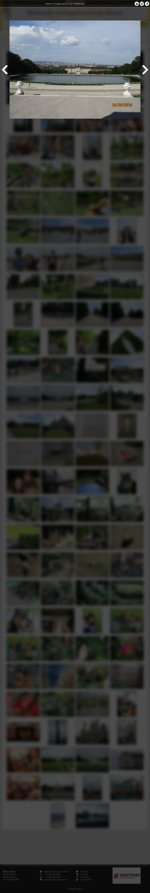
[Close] (147, 3)
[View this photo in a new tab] (142, 3)
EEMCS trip (79, 3)
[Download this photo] (137, 3)
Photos (48, 3)
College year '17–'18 (63, 3)
